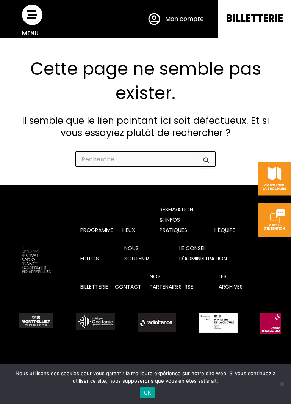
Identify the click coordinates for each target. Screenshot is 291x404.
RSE (189, 286)
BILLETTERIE (254, 18)
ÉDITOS (89, 258)
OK (147, 393)
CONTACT (128, 286)
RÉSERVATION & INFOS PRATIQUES (176, 220)
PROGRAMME (96, 230)
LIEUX (128, 230)
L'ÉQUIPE (224, 230)
